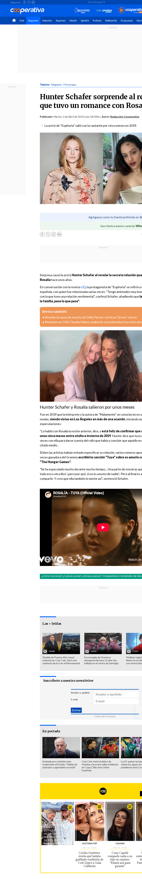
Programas (127, 20)
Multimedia (111, 20)
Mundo (73, 20)
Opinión (85, 20)
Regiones (61, 20)
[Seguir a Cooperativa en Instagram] (33, 2)
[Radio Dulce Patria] (82, 10)
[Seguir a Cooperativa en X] (29, 2)
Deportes (47, 20)
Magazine (33, 20)
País (22, 20)
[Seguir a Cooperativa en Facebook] (24, 2)
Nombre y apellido (80, 692)
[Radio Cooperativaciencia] (104, 10)
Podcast (97, 20)
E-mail (74, 699)
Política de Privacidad (104, 716)
